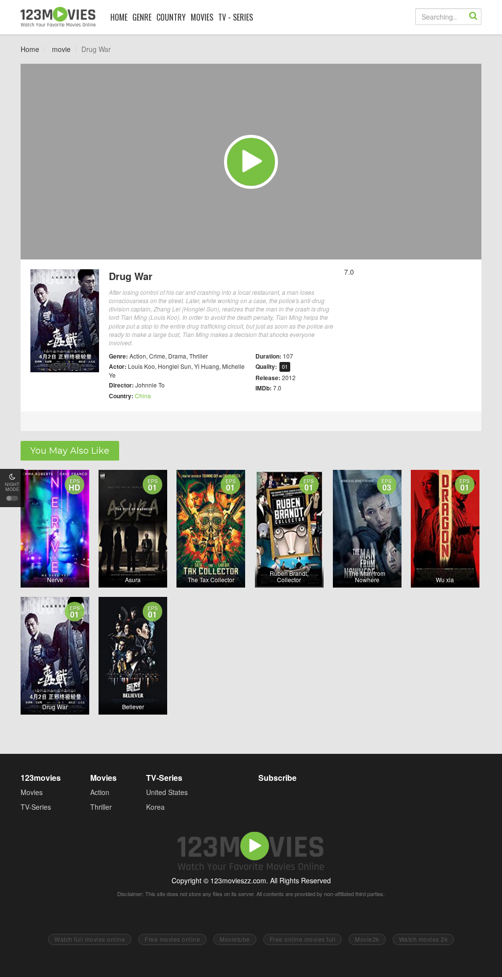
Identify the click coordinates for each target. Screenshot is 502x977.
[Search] (473, 16)
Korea (155, 807)
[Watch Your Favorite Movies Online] (58, 16)
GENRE (141, 17)
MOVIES (202, 17)
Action (99, 792)
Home (30, 49)
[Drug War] (251, 162)
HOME (118, 17)
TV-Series (36, 807)
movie (61, 49)
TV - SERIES (235, 17)
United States (167, 792)
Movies (32, 792)
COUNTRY (171, 17)
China (143, 395)
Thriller (101, 807)
